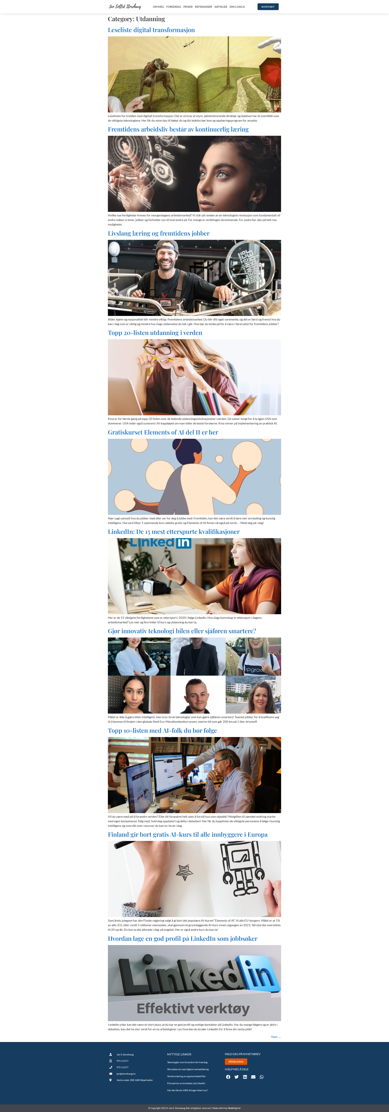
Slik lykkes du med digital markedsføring (188, 1069)
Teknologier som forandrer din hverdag (187, 1062)
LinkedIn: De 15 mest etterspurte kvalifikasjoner (174, 531)
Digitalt (234, 1108)
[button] (228, 1077)
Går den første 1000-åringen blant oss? (187, 1090)
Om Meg (158, 6)
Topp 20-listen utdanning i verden (155, 332)
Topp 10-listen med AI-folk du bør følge (162, 730)
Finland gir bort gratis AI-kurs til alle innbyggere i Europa (188, 834)
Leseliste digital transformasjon (151, 30)
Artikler (220, 6)
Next (276, 1036)
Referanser (203, 6)
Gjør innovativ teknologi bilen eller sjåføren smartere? (182, 631)
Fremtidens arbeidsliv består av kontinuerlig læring (178, 129)
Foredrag (173, 6)
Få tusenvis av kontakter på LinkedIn (186, 1083)
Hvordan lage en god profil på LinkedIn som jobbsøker (182, 938)
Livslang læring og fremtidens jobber (159, 233)
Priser (188, 6)
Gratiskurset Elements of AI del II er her (163, 432)
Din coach (237, 6)
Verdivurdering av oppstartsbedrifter (186, 1076)
